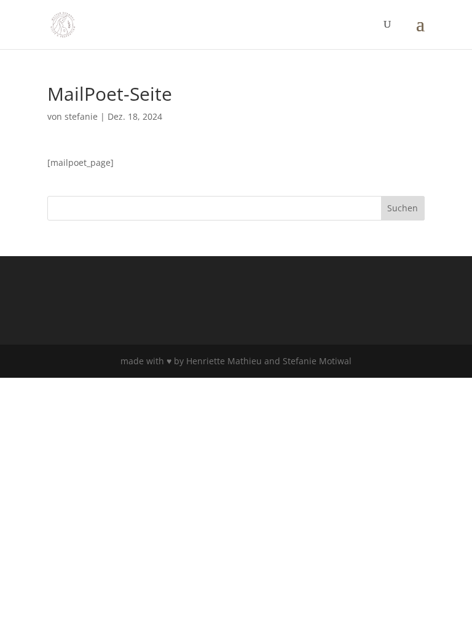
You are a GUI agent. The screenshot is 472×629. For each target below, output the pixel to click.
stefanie (81, 116)
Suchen (402, 208)
